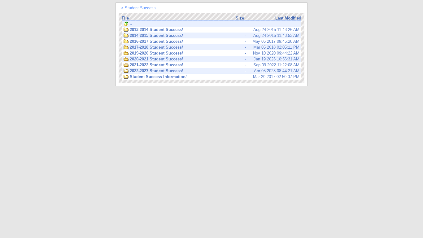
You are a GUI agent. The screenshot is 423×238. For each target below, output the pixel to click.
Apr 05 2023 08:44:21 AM (214, 70)
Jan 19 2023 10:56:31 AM (214, 59)
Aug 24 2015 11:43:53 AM (214, 35)
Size (240, 18)
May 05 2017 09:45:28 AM (214, 41)
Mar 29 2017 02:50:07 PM (214, 76)
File (125, 18)
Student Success (140, 8)
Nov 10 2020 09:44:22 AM (214, 53)
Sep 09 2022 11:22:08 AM (214, 65)
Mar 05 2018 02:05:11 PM (214, 47)
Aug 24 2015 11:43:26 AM (214, 29)
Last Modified (288, 18)
